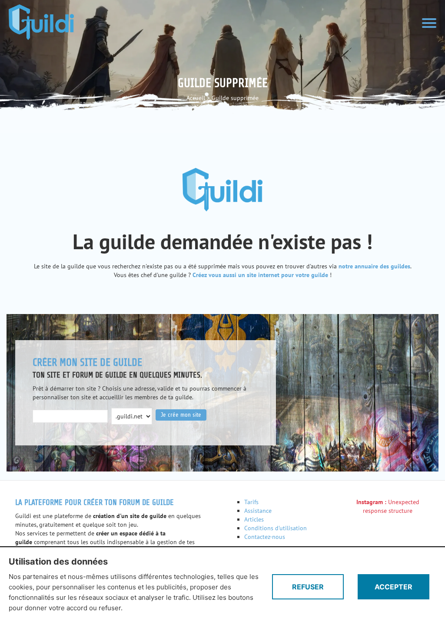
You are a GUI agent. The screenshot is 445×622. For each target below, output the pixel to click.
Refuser (308, 586)
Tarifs (251, 502)
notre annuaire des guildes (374, 266)
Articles (254, 519)
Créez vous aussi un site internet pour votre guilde (260, 275)
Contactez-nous (264, 537)
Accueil (195, 98)
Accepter (393, 586)
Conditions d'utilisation (275, 528)
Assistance (258, 511)
